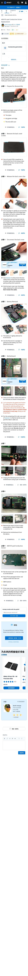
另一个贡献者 (16, 24)
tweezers (8, 278)
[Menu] (2, 2)
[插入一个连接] (12, 738)
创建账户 (18, 7)
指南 (6, 11)
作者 (5, 702)
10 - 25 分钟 (6, 33)
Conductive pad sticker (15, 47)
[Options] (2, 15)
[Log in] (25, 2)
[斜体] (7, 738)
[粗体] (4, 738)
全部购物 (4, 655)
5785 (4, 30)
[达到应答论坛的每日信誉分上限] (14, 715)
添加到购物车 (11, 688)
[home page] (7, 3)
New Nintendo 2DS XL (10, 15)
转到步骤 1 (4, 65)
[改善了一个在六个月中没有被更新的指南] (20, 715)
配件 (1, 11)
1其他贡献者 (21, 701)
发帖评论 (22, 753)
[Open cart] (22, 2)
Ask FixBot (12, 615)
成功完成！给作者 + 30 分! (14, 638)
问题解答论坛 (13, 11)
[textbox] (14, 745)
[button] (18, 2)
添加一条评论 (14, 608)
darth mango (8, 24)
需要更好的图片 (20, 33)
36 (9, 30)
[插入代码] (10, 738)
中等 (13, 33)
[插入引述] (15, 738)
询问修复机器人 (11, 127)
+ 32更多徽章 (16, 717)
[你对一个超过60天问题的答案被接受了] (17, 715)
